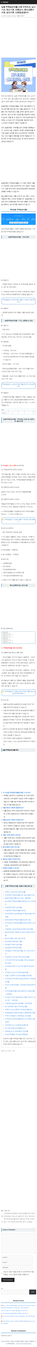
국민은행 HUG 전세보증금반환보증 (16, 1025)
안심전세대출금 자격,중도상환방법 (16, 1034)
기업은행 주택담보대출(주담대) (15, 910)
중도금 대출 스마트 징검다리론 (15, 938)
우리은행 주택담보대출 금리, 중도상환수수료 (20, 895)
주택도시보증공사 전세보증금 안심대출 (18, 1016)
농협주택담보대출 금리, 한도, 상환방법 (18, 898)
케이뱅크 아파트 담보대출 (13, 944)
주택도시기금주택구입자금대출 (15, 892)
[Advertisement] (18, 38)
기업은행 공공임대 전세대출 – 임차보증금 (18, 1003)
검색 (2, 1288)
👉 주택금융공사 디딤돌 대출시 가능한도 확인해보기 (18, 520)
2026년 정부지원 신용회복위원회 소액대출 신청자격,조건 (14, 1313)
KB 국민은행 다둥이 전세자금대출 (16, 1006)
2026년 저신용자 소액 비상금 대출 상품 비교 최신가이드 (14, 1310)
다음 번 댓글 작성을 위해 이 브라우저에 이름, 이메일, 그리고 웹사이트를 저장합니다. (18, 1273)
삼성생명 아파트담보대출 (13, 948)
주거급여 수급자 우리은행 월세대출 (16, 972)
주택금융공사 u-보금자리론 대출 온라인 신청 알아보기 (18, 385)
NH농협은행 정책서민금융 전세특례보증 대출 (20, 1013)
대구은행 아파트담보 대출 (13, 941)
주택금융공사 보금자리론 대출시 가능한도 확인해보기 (18, 301)
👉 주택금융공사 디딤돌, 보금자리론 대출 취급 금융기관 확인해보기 (18, 692)
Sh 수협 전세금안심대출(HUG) (15, 1028)
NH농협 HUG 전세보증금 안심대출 (16, 1031)
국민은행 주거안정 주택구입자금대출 (17, 957)
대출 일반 (7, 1210)
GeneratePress (26, 1343)
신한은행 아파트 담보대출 (13, 907)
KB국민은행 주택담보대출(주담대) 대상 (18, 920)
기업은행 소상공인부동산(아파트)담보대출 (19, 929)
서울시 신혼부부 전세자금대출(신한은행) (18, 975)
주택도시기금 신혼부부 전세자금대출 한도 (19, 1009)
